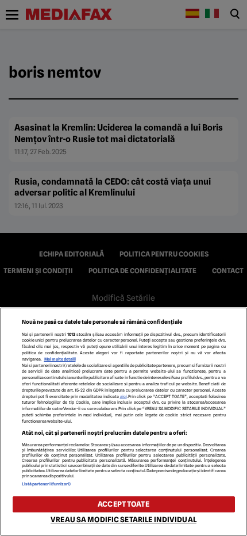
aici (123, 396)
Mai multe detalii (60, 359)
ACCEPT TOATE (123, 504)
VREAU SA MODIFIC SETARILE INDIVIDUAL (123, 519)
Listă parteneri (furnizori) (46, 484)
